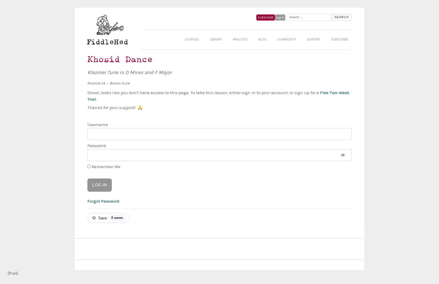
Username (97, 124)
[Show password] (343, 155)
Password (96, 145)
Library (216, 39)
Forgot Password (103, 201)
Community (286, 39)
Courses (192, 39)
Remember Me (105, 166)
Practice (240, 39)
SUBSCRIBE (266, 17)
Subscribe (339, 39)
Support (313, 39)
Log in (280, 17)
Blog (262, 39)
